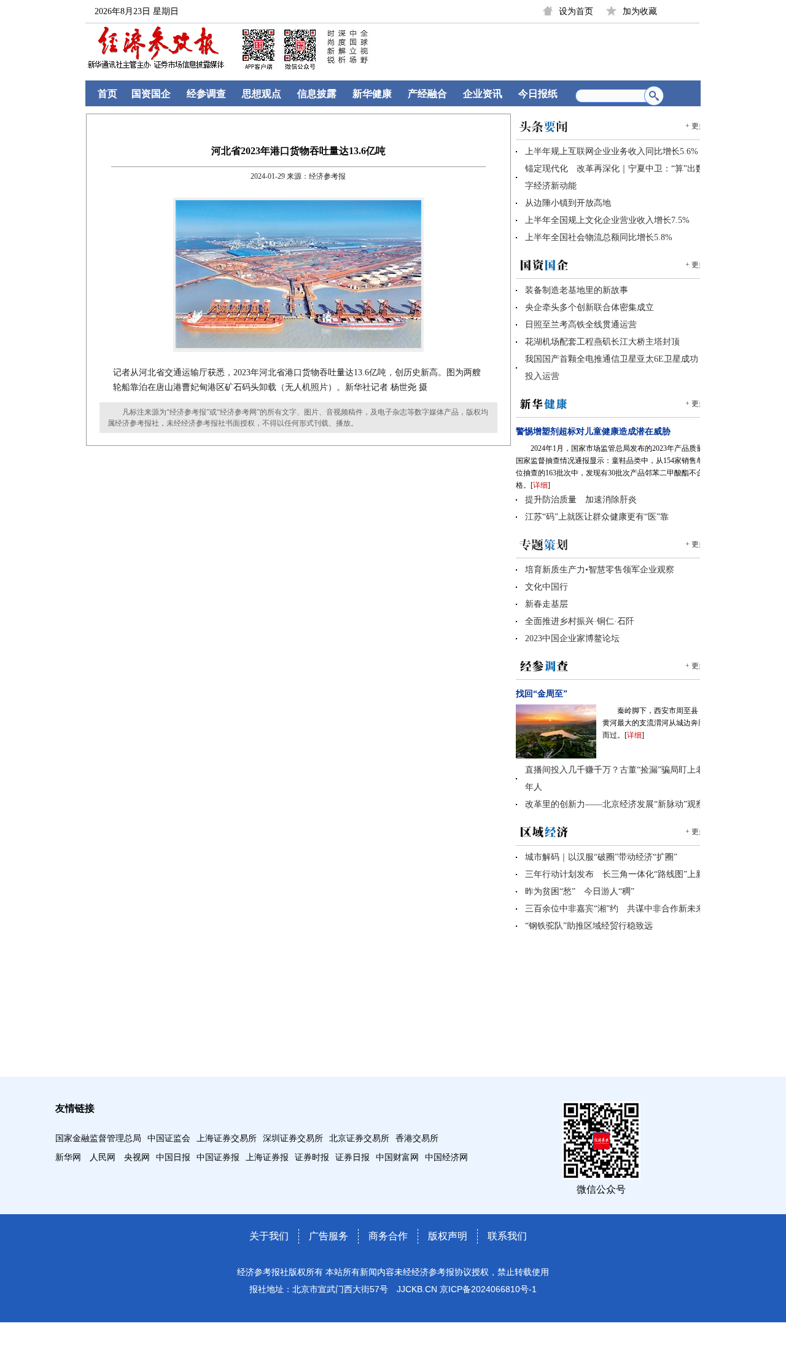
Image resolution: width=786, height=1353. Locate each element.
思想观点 (261, 93)
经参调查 (206, 93)
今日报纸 (538, 93)
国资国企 (151, 93)
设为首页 (576, 11)
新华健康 (372, 93)
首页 (107, 93)
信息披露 (317, 93)
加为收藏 (640, 11)
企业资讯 (482, 93)
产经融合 (427, 93)
